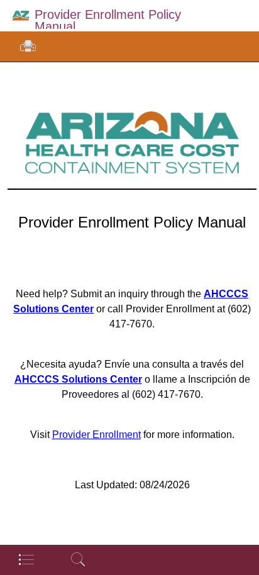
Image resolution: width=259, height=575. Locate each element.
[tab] (26, 559)
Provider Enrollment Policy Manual (108, 21)
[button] (28, 47)
